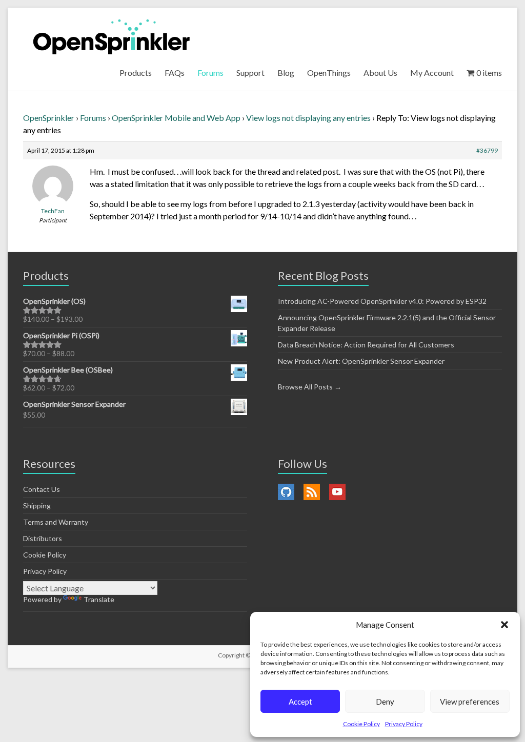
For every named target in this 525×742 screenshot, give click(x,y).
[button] (504, 625)
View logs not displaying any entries (308, 117)
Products (135, 72)
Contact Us (41, 489)
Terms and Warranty (55, 522)
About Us (380, 72)
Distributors (42, 538)
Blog (285, 72)
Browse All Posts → (309, 386)
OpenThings (329, 72)
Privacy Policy (403, 724)
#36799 (487, 150)
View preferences (469, 701)
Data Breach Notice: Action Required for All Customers (366, 344)
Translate (99, 599)
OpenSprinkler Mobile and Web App (176, 117)
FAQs (175, 72)
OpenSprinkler (48, 117)
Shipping (37, 505)
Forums (210, 72)
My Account (432, 72)
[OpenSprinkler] (111, 36)
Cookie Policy (361, 724)
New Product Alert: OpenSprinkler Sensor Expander (361, 361)
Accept (300, 701)
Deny (385, 701)
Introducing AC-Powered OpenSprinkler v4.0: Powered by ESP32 (382, 301)
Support (250, 72)
